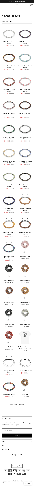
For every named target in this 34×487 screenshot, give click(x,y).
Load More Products (17, 404)
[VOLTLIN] (17, 5)
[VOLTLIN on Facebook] (12, 454)
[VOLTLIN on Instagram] (15, 454)
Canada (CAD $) (17, 466)
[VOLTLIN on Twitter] (21, 454)
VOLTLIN (8, 481)
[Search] (27, 5)
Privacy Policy (24, 481)
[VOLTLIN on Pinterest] (18, 454)
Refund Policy (15, 481)
